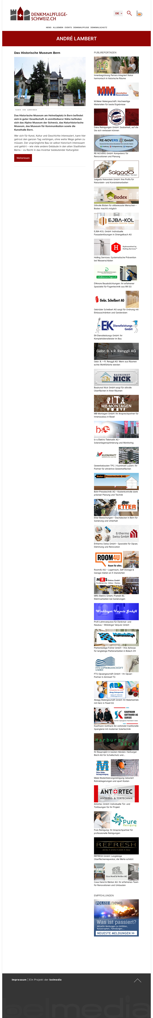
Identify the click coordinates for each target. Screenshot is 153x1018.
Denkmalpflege (81, 27)
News (48, 27)
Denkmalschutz (99, 27)
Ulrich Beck (32, 110)
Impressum (19, 979)
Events (68, 27)
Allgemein (58, 27)
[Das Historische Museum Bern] (50, 81)
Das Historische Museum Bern (37, 52)
